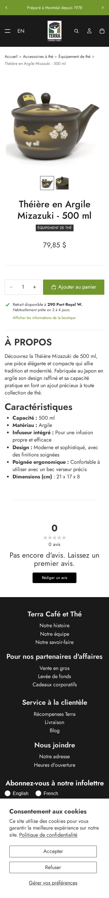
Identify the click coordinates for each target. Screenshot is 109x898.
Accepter (53, 851)
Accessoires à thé (38, 56)
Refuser (53, 867)
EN (20, 31)
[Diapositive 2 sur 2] (62, 183)
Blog (55, 731)
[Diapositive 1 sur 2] (47, 183)
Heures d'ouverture (54, 765)
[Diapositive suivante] (102, 7)
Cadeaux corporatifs (55, 684)
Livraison (54, 722)
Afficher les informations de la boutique (44, 317)
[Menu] (5, 31)
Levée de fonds (54, 676)
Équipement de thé (74, 56)
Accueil (11, 56)
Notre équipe (54, 634)
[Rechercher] (76, 31)
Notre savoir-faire (54, 642)
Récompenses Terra (55, 714)
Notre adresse (54, 757)
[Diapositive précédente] (6, 7)
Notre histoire (54, 626)
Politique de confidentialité (48, 835)
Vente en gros (54, 668)
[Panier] (102, 31)
